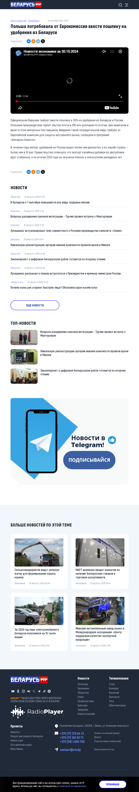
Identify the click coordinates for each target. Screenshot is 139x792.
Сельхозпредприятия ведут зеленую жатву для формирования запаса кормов (37, 573)
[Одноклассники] (33, 41)
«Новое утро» (17, 282)
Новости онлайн (86, 713)
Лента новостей (18, 20)
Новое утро (17, 740)
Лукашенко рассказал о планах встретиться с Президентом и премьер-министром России (66, 273)
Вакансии (114, 692)
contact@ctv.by (87, 750)
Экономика (33, 20)
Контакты (114, 696)
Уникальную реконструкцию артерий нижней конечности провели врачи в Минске (60, 245)
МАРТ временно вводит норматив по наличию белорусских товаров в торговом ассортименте (98, 573)
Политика (15, 211)
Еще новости (35, 305)
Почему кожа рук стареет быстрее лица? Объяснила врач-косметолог (54, 287)
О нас (112, 684)
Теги (111, 701)
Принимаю (112, 784)
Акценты (15, 731)
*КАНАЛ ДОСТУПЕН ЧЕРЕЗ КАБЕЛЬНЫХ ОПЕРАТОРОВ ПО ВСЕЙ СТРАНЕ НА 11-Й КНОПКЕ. (36, 699)
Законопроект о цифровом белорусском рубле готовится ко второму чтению (58, 259)
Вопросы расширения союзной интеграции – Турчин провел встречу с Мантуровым (61, 216)
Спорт (81, 696)
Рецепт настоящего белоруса (27, 736)
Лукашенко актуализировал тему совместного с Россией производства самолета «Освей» (66, 230)
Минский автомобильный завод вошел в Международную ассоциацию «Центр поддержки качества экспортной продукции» (100, 633)
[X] (43, 41)
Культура (82, 705)
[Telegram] (38, 41)
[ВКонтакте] (29, 41)
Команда (113, 688)
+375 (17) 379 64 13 (90, 733)
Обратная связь (117, 705)
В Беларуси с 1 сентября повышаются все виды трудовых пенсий (50, 202)
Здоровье (15, 239)
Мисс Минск (17, 748)
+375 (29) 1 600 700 (90, 741)
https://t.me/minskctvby (25, 400)
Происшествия (86, 701)
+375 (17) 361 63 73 (80, 737)
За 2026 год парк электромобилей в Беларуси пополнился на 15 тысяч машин (37, 633)
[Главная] (27, 5)
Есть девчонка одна (21, 744)
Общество (15, 196)
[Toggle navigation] (125, 5)
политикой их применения (72, 786)
